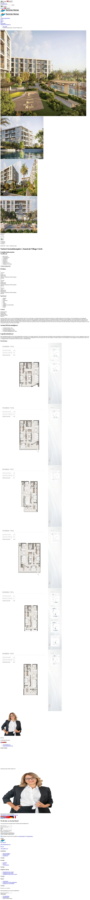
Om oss (4, 863)
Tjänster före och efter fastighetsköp (10, 882)
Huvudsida (5, 26)
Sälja (1, 22)
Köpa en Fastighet (6, 853)
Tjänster (2, 24)
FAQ (5, 24)
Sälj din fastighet (6, 854)
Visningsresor (5, 881)
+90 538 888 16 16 (6, 744)
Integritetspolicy (30, 836)
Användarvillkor (21, 836)
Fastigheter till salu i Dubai (8, 873)
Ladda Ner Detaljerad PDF (5, 266)
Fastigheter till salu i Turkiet (8, 872)
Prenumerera (3, 894)
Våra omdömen (6, 864)
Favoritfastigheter (3, 3)
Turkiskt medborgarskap (5, 18)
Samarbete (5, 862)
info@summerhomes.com (8, 745)
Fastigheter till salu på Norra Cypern (10, 874)
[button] (2, 19)
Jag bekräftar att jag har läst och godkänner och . (17, 836)
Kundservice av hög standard (8, 883)
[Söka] (13, 5)
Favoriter (2, 8)
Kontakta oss (8, 24)
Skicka (2, 838)
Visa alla (2, 857)
